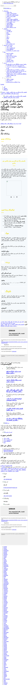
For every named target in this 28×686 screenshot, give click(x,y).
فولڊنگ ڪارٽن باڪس (11, 13)
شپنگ (7, 38)
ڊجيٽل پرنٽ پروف (10, 57)
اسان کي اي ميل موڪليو (15, 123)
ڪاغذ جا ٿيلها (9, 26)
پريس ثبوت (9, 58)
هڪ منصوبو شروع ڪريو (6, 465)
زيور (7, 35)
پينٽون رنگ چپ (9, 60)
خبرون (5, 62)
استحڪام (8, 30)
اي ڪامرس (9, 31)
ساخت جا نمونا (9, 53)
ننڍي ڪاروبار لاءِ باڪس (13, 468)
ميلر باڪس (9, 12)
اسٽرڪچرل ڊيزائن (10, 47)
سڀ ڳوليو (8, 76)
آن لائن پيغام (9, 80)
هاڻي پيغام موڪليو (5, 123)
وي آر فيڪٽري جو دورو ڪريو (13, 82)
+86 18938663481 (7, 479)
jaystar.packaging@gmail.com (10, 487)
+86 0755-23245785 (8, 451)
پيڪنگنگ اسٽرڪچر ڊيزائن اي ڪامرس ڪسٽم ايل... (14, 419)
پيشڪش (8, 42)
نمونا (4, 52)
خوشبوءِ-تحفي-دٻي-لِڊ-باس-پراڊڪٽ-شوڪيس (14, 399)
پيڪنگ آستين (9, 23)
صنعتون (5, 28)
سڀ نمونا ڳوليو (10, 61)
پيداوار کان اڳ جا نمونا (11, 56)
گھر (4, 87)
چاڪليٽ (8, 34)
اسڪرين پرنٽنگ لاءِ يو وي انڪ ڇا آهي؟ (15, 69)
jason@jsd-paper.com (8, 3)
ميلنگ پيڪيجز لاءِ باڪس (15, 469)
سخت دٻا (8, 17)
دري (7, 39)
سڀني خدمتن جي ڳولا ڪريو (12, 50)
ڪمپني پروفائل (9, 79)
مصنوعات (5, 10)
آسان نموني (9, 54)
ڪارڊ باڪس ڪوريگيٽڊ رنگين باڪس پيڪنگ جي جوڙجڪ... (14, 390)
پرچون (7, 36)
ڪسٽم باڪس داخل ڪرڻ (12, 15)
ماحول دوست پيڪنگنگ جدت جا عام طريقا (16, 64)
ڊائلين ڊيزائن (9, 46)
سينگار (8, 41)
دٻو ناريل (21, 468)
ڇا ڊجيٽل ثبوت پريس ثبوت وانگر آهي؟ (15, 65)
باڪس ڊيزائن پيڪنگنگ (13, 471)
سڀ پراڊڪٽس (4, 471)
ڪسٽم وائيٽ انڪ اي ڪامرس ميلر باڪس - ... (14, 409)
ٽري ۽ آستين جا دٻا (10, 21)
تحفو (7, 32)
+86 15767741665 (7, 495)
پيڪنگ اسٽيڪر (9, 24)
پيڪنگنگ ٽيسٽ (9, 49)
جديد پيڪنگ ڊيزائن (5, 469)
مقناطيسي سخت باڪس (12, 19)
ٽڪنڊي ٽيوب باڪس (10, 16)
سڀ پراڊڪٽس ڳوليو (11, 27)
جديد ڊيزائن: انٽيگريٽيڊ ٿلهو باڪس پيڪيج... (13, 372)
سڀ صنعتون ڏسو (10, 43)
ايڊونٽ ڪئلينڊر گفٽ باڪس (12, 20)
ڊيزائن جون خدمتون (8, 45)
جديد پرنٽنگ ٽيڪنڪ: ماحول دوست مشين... (14, 380)
